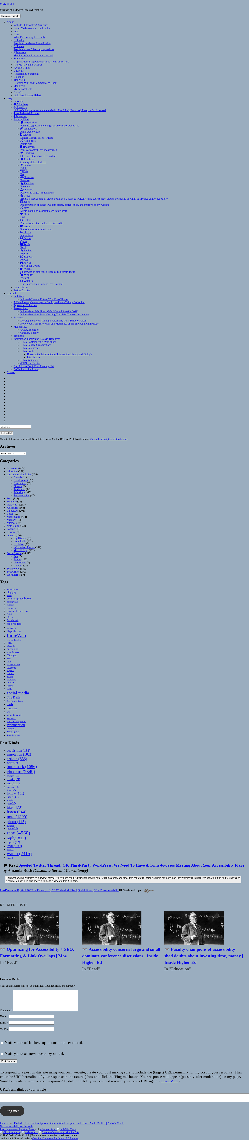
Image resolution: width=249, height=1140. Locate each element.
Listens (41, 221)
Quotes (25, 240)
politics (10, 673)
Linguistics (12, 510)
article (17, 758)
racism (10, 682)
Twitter (12, 708)
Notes (36, 228)
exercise (12, 787)
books (9, 596)
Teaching (18, 317)
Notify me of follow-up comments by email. (44, 1042)
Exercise (27, 179)
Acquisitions (49, 124)
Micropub (12, 655)
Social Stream (21, 287)
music (9, 658)
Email (4, 1022)
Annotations (30, 130)
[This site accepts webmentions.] (30, 1132)
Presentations (21, 308)
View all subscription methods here (108, 439)
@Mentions (33, 54)
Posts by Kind (21, 119)
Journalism (12, 507)
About (10, 21)
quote (12, 828)
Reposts (26, 258)
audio (12, 762)
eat (13, 783)
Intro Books (33, 357)
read (18, 832)
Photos (26, 234)
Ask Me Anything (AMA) (28, 64)
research (10, 686)
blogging (11, 592)
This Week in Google (15, 701)
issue (13, 797)
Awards (18, 477)
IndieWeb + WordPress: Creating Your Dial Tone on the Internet (54, 314)
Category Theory (29, 332)
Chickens (33, 161)
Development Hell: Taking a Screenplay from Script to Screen (53, 320)
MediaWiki (23, 87)
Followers (34, 48)
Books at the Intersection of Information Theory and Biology (59, 354)
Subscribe (19, 101)
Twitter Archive (22, 290)
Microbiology (21, 550)
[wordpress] (146, 890)
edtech (10, 617)
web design (11, 718)
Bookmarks (38, 148)
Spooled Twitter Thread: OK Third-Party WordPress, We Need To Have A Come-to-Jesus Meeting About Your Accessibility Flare (131, 865)
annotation (19, 754)
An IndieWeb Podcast (27, 113)
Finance (18, 486)
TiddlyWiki (35, 81)
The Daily (13, 697)
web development (16, 721)
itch (10, 800)
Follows (37, 191)
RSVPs (30, 264)
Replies (26, 252)
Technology (13, 568)
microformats (13, 652)
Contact (11, 372)
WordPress (12, 574)
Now (29, 36)
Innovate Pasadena (14, 640)
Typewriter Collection (25, 305)
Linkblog (60, 109)
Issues (94, 197)
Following (32, 42)
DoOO (9, 614)
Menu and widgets (10, 16)
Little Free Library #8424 (27, 95)
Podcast (11, 529)
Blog (9, 98)
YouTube (13, 732)
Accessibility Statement (26, 73)
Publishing (19, 492)
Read (74, 890)
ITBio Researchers (30, 348)
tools (10, 704)
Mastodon (11, 646)
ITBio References (29, 360)
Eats (24, 173)
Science (11, 535)
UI (8, 711)
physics (10, 670)
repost (13, 842)
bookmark (22, 766)
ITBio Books (27, 351)
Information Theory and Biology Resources (37, 338)
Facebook (12, 620)
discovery (11, 608)
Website (4, 1028)
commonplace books (19, 598)
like (14, 807)
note (17, 816)
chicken (13, 776)
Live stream (20, 562)
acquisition (18, 750)
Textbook (19, 335)
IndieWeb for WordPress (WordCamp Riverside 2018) (49, 311)
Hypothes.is (14, 631)
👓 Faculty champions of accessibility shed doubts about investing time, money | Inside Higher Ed (203, 956)
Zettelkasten (13, 735)
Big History (20, 538)
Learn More (169, 1081)
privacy (10, 677)
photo (16, 821)
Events (17, 559)
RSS (9, 688)
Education (12, 471)
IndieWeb (19, 296)
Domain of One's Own (17, 611)
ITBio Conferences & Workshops (38, 341)
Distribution (20, 483)
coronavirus (12, 602)
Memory (11, 519)
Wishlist (26, 276)
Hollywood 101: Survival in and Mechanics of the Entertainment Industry (59, 323)
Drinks (25, 167)
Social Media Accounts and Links (32, 28)
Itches (64, 203)
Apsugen (18, 92)
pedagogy (11, 667)
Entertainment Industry (19, 474)
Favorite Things (22, 67)
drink (13, 779)
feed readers (14, 623)
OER (9, 661)
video (10, 850)
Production (19, 489)
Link (2, 890)
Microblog (22, 104)
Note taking (13, 525)
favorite (11, 790)
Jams (43, 209)
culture (10, 605)
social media (18, 693)
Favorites (27, 185)
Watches (41, 282)
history (11, 627)
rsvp (14, 846)
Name (4, 1016)
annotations (12, 589)
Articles (36, 136)
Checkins (38, 154)
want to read (14, 715)
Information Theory (24, 547)
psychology (11, 680)
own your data (13, 664)
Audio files (28, 142)
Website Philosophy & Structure (31, 25)
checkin (21, 771)
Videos (47, 270)
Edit (16, 556)
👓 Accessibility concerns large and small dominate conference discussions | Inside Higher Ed (121, 956)
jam (11, 803)
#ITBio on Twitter (30, 363)
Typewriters (13, 571)
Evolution (19, 544)
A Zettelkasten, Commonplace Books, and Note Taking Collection (49, 302)
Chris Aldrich (7, 4)
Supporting (41, 60)
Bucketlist (19, 70)
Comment (6, 1010)
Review (11, 532)
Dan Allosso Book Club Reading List (34, 366)
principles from (48, 1129)
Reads (25, 246)
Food (9, 498)
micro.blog (12, 649)
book (151, 890)
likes (24, 215)
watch (19, 853)
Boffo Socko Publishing (26, 369)
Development (21, 480)
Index (17, 31)
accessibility (112, 890)
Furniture (12, 501)
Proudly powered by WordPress (17, 1129)
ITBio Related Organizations (35, 344)
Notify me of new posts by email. (34, 1053)
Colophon (19, 76)
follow (15, 793)
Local (10, 513)
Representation (21, 495)
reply (16, 838)
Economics (13, 468)
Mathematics (20, 326)
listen (16, 812)
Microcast (21, 116)
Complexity (20, 541)
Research (12, 293)
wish (10, 858)
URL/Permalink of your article (23, 1089)
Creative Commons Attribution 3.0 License (55, 1138)
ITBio (10, 643)
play (11, 825)
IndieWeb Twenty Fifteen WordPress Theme (44, 299)
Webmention (16, 725)
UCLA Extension (29, 329)
